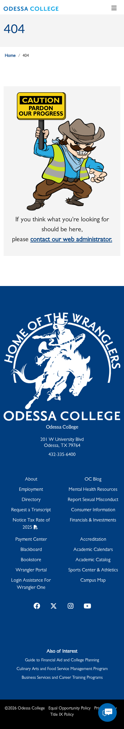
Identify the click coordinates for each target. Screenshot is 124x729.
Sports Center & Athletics (93, 570)
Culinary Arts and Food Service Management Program (62, 669)
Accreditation (93, 539)
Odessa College (62, 427)
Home (10, 56)
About (31, 479)
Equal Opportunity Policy (69, 708)
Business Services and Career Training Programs (62, 678)
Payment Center (31, 539)
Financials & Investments (93, 520)
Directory (31, 500)
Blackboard (31, 550)
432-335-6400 (62, 455)
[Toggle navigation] (114, 8)
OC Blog (93, 479)
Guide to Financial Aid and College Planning (62, 660)
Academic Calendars (93, 550)
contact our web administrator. (71, 240)
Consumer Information (93, 510)
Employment (31, 490)
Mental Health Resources (93, 490)
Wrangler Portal (31, 570)
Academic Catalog (93, 560)
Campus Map (93, 580)
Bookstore (31, 560)
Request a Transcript (31, 510)
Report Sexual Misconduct (93, 500)
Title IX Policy (62, 715)
